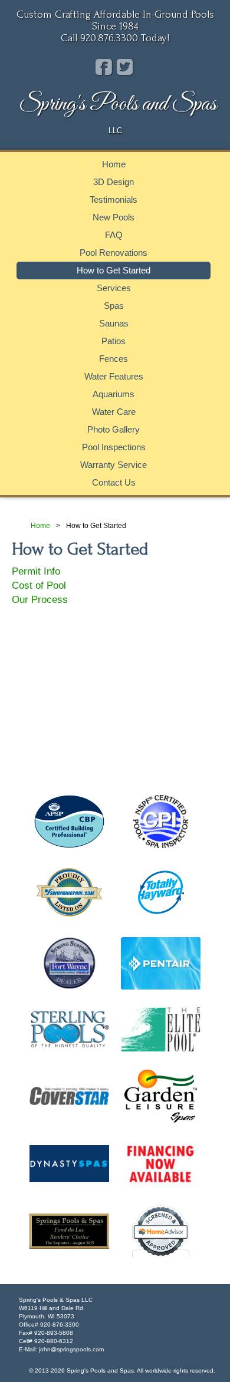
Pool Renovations (113, 253)
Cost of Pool (39, 585)
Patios (113, 341)
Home (114, 164)
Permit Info (36, 571)
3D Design (113, 182)
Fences (113, 359)
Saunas (114, 323)
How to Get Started (113, 270)
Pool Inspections (114, 447)
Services (114, 288)
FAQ (114, 235)
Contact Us (114, 482)
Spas (114, 306)
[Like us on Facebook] (103, 67)
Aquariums (113, 394)
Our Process (40, 599)
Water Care (114, 412)
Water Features (113, 376)
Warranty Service (113, 465)
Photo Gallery (113, 429)
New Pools (113, 217)
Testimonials (113, 199)
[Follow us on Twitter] (125, 67)
